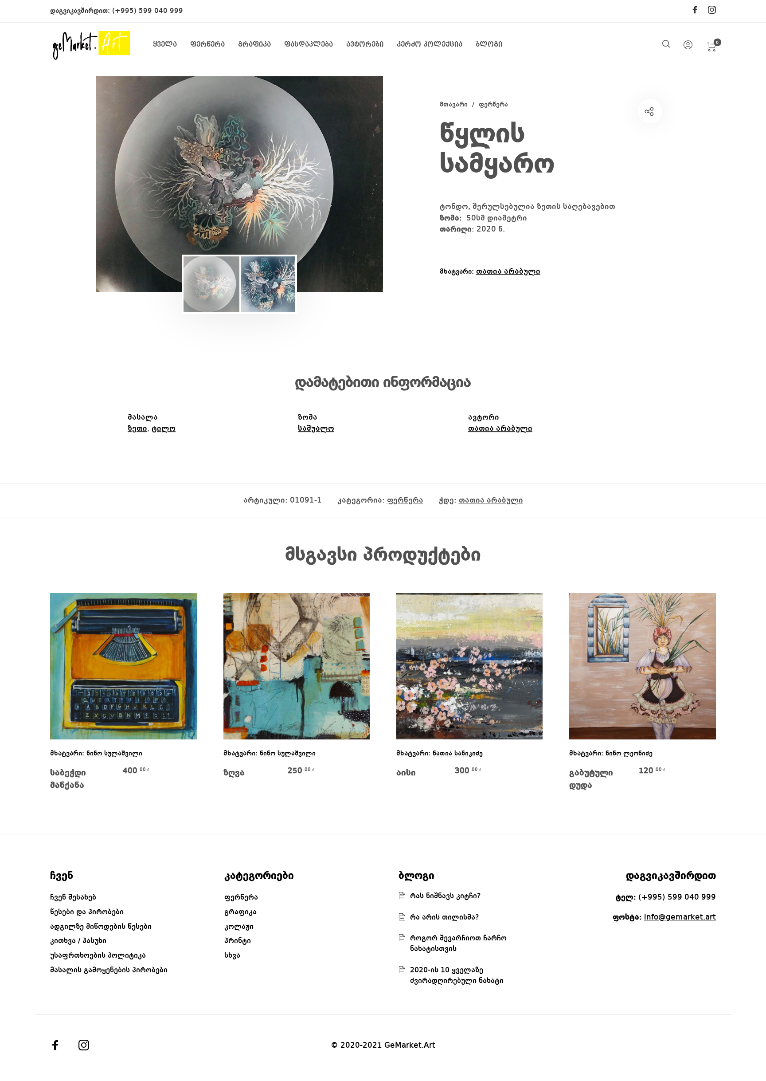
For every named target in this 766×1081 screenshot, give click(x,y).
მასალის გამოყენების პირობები (109, 970)
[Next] (349, 184)
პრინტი (237, 941)
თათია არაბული (508, 271)
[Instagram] (712, 11)
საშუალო (316, 428)
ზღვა (234, 773)
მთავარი (454, 105)
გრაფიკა (240, 912)
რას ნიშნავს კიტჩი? (445, 896)
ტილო (164, 428)
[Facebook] (695, 11)
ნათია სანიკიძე (458, 754)
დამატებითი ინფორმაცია (383, 382)
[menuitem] (171, 45)
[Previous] (129, 184)
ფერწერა (493, 105)
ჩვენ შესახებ (73, 897)
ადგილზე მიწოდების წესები (101, 927)
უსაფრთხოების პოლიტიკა (98, 955)
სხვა (232, 955)
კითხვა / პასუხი (78, 941)
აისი (406, 773)
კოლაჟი (239, 927)
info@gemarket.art (680, 917)
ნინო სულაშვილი (114, 754)
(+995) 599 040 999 (147, 11)
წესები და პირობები (87, 912)
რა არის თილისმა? (444, 917)
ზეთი (137, 428)
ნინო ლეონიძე (629, 754)
